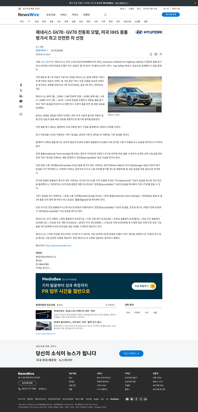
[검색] (105, 15)
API (107, 399)
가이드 (75, 14)
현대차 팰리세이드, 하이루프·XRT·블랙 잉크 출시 (77, 322)
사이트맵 (89, 399)
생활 (51, 21)
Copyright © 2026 (100, 407)
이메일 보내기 (43, 267)
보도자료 (50, 14)
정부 (118, 21)
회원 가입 (176, 8)
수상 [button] (146, 312)
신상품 (137, 21)
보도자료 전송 (158, 385)
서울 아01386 (33, 407)
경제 (66, 21)
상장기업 (127, 21)
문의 (138, 8)
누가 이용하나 (102, 389)
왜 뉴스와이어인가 (104, 378)
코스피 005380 (57, 50)
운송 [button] (128, 312)
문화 (44, 21)
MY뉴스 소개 (157, 381)
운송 (81, 21)
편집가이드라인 (40, 399)
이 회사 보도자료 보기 (45, 334)
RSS (61, 305)
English (96, 399)
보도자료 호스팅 (159, 389)
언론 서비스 (157, 378)
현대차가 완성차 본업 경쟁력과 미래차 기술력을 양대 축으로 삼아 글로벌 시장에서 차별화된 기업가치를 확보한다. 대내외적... (85, 316)
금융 (73, 21)
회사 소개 (21, 399)
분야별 (71, 381)
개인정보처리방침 (54, 399)
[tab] (82, 373)
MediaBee (114, 399)
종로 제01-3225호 (91, 405)
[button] (151, 54)
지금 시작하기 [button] (130, 353)
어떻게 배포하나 (103, 381)
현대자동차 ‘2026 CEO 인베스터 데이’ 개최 (74, 311)
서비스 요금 (101, 385)
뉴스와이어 (47, 61)
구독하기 (111, 305)
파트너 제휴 (79, 399)
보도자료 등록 (171, 14)
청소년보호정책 (67, 399)
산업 (36, 21)
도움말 (131, 8)
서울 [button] (155, 312)
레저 (88, 21)
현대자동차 (42, 50)
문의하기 (43, 389)
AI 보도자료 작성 (150, 8)
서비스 (63, 14)
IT (29, 21)
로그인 (166, 8)
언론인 (86, 14)
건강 (59, 21)
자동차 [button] (137, 312)
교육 (96, 21)
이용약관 (30, 399)
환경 (110, 21)
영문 (146, 21)
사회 (103, 21)
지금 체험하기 (121, 3)
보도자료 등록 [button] (27, 383)
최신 (22, 21)
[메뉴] (20, 8)
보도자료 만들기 (131, 378)
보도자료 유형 (130, 381)
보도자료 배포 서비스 (31, 8)
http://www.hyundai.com (58, 245)
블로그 (123, 8)
